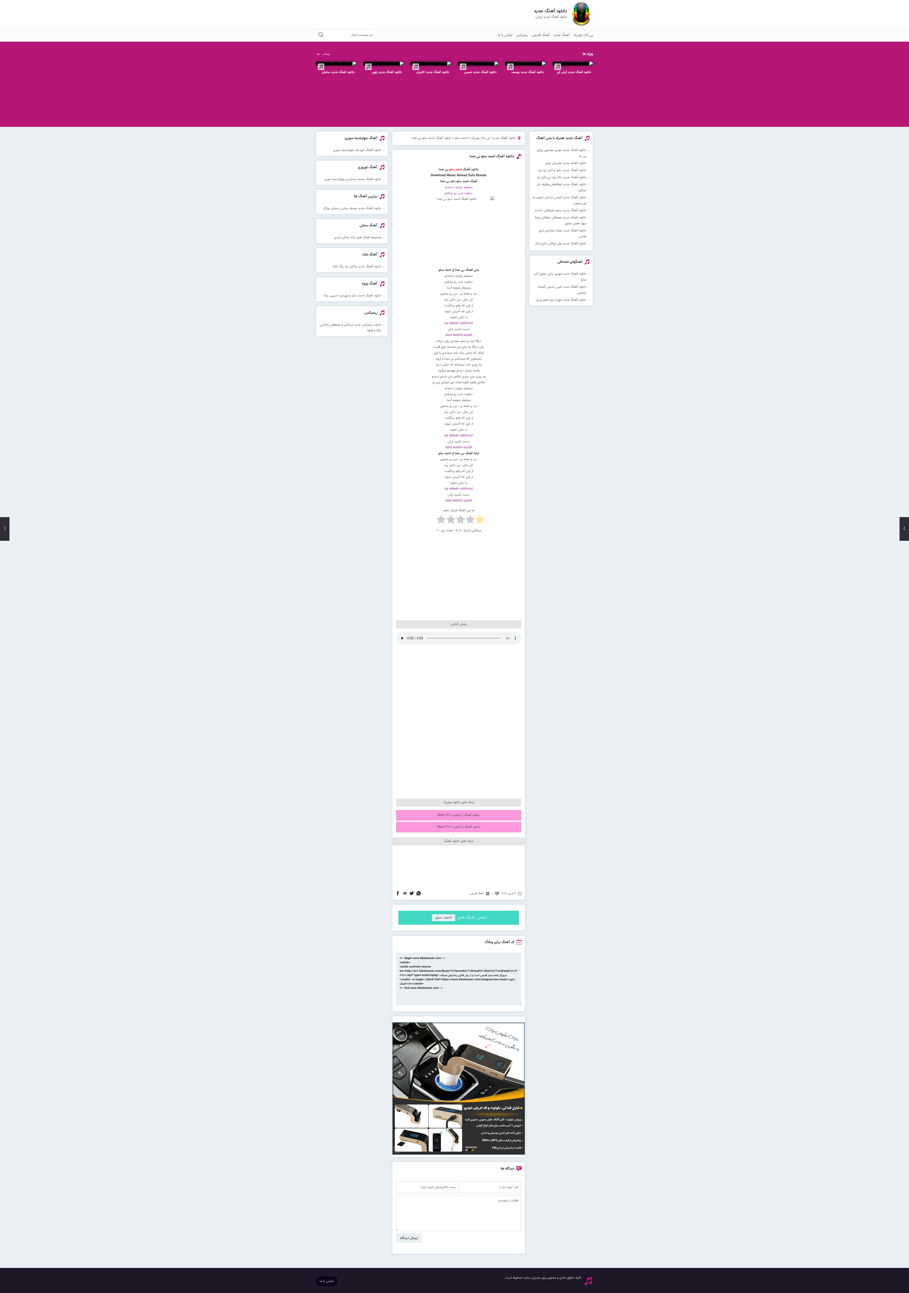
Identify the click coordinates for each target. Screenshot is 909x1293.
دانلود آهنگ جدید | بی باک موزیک (493, 138)
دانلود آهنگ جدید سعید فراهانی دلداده (560, 210)
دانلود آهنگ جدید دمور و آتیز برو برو (562, 170)
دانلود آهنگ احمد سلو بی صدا (491, 156)
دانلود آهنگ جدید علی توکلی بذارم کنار (560, 243)
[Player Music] (458, 1154)
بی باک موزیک (583, 35)
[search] (320, 35)
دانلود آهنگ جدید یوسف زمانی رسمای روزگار (352, 208)
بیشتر (326, 54)
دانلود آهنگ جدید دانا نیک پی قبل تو (561, 177)
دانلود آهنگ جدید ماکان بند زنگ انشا (357, 266)
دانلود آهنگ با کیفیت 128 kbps (458, 815)
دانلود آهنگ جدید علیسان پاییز (565, 163)
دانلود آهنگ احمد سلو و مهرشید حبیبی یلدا (352, 295)
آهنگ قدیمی (541, 35)
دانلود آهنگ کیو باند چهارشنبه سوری (357, 150)
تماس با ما (505, 35)
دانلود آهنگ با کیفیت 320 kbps (458, 827)
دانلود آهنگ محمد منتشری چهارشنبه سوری (352, 179)
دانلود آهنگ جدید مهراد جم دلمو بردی (561, 300)
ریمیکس (522, 35)
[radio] (480, 520)
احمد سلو (461, 138)
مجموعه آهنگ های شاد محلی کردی (357, 237)
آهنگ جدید (561, 35)
